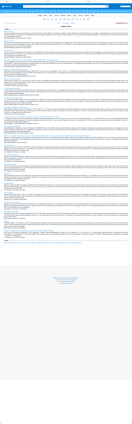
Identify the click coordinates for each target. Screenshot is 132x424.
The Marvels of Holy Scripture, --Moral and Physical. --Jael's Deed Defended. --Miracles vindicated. (30, 60)
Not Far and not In (9, 50)
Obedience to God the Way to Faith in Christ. (16, 69)
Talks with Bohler (8, 192)
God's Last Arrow (8, 31)
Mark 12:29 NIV (8, 243)
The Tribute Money (9, 145)
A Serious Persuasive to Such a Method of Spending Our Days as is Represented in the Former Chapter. (31, 117)
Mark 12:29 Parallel (70, 243)
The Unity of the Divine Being (12, 79)
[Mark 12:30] (130, 194)
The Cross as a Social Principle (12, 126)
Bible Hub (78, 243)
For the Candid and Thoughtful (12, 88)
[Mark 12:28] (2, 194)
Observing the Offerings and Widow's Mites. (15, 107)
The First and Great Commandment (13, 98)
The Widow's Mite (9, 183)
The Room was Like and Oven (12, 202)
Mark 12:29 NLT (17, 243)
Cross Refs (9, 23)
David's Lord (7, 174)
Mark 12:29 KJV (47, 243)
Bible (5, 23)
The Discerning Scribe (10, 164)
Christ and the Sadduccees (11, 155)
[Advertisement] (66, 255)
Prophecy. (6, 221)
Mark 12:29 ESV (27, 243)
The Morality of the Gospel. (11, 211)
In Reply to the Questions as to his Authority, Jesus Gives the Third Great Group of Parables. (28, 230)
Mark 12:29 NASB (37, 243)
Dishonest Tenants (9, 41)
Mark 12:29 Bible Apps (58, 243)
